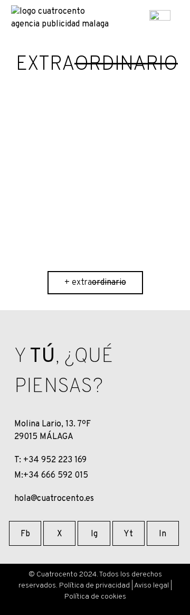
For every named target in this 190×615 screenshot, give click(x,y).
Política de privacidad (94, 585)
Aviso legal (151, 585)
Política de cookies (95, 596)
